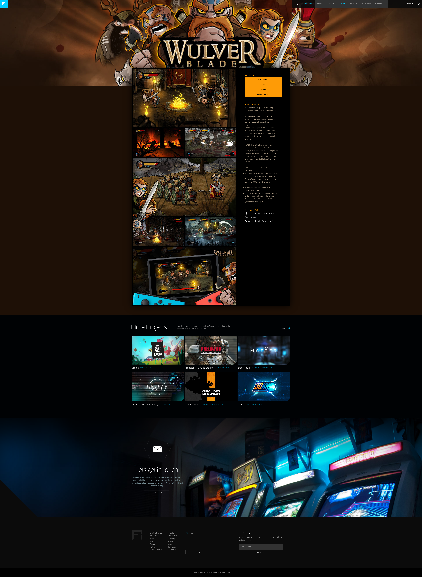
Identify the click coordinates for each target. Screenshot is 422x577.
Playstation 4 (263, 80)
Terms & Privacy (156, 550)
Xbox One (264, 85)
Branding (353, 4)
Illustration (331, 4)
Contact (410, 4)
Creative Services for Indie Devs (297, 4)
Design (319, 4)
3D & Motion (366, 4)
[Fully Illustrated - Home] (4, 4)
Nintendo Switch (264, 95)
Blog (401, 4)
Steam (263, 90)
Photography (380, 4)
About (392, 4)
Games (343, 4)
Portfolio (309, 4)
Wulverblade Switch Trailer (262, 221)
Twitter (418, 4)
